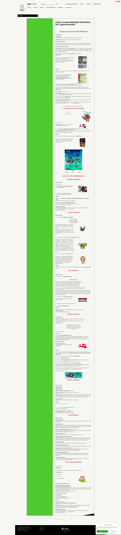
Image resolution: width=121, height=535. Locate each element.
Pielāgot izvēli (114, 531)
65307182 (22, 530)
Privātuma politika (42, 527)
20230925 (27, 530)
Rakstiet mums (34, 4)
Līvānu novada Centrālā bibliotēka (22, 8)
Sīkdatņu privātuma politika (104, 533)
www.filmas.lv (69, 103)
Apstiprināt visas (102, 531)
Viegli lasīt (41, 529)
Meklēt (57, 4)
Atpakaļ (60, 518)
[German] (118, 1)
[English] (116, 1)
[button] (119, 524)
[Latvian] (119, 1)
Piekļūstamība (41, 528)
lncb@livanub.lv (23, 529)
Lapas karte (41, 530)
